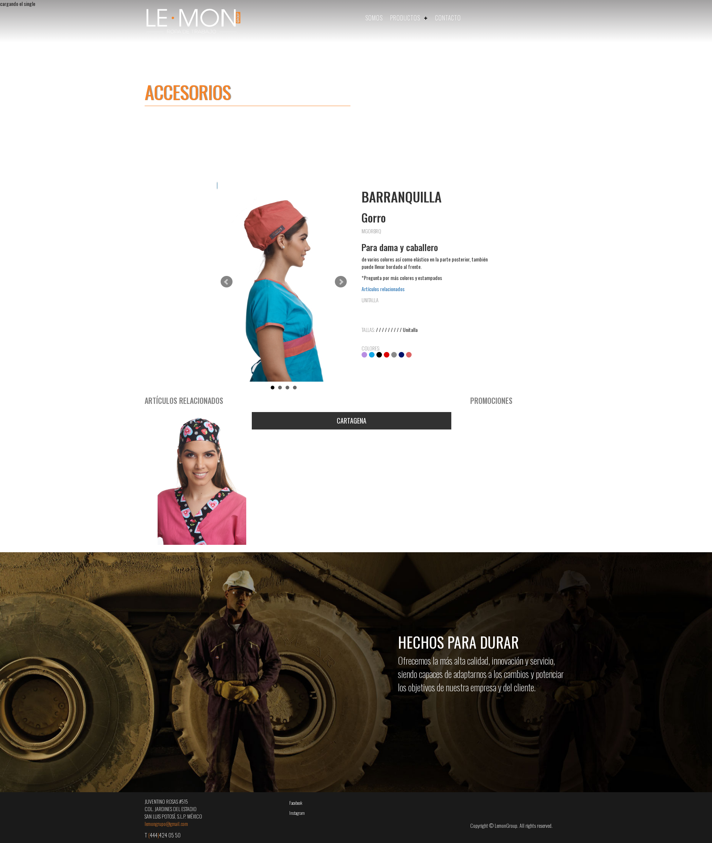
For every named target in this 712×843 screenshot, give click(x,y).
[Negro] (379, 355)
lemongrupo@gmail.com (166, 823)
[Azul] (372, 355)
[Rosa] (409, 355)
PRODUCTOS (405, 17)
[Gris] (394, 355)
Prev (227, 282)
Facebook (295, 803)
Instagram (297, 813)
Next (341, 282)
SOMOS (374, 17)
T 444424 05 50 (163, 835)
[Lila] (364, 355)
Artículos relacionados (383, 289)
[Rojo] (386, 355)
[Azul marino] (401, 355)
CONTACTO (448, 17)
